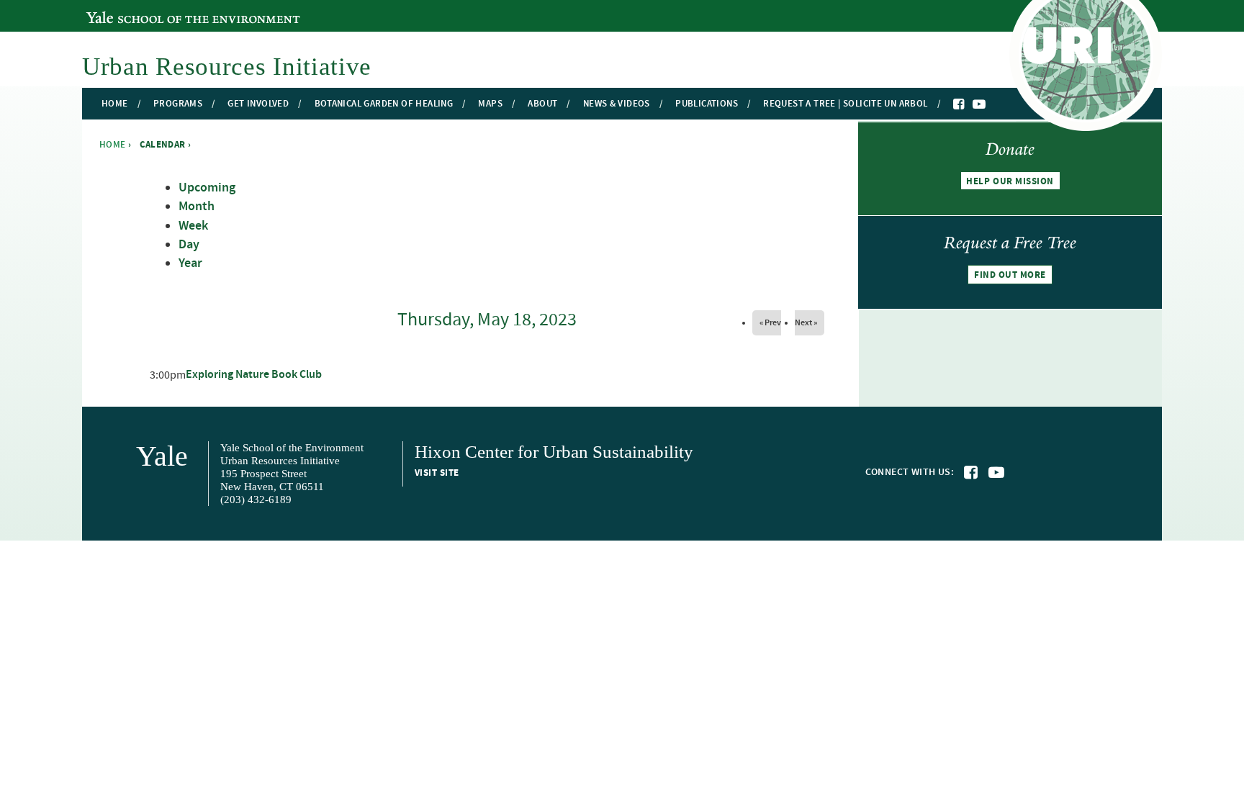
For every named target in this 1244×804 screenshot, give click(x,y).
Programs (177, 104)
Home (115, 104)
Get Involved (258, 104)
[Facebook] (959, 104)
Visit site (437, 472)
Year (190, 263)
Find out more (1010, 274)
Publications (706, 104)
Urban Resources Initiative (226, 67)
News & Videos (616, 104)
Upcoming (207, 188)
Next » (806, 322)
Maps (490, 104)
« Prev (770, 322)
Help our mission (1009, 181)
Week (193, 226)
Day (189, 244)
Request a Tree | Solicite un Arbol (845, 104)
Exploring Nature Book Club (254, 374)
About (542, 104)
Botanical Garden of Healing (384, 104)
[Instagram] (993, 105)
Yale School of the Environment (164, 9)
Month (197, 206)
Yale (162, 456)
